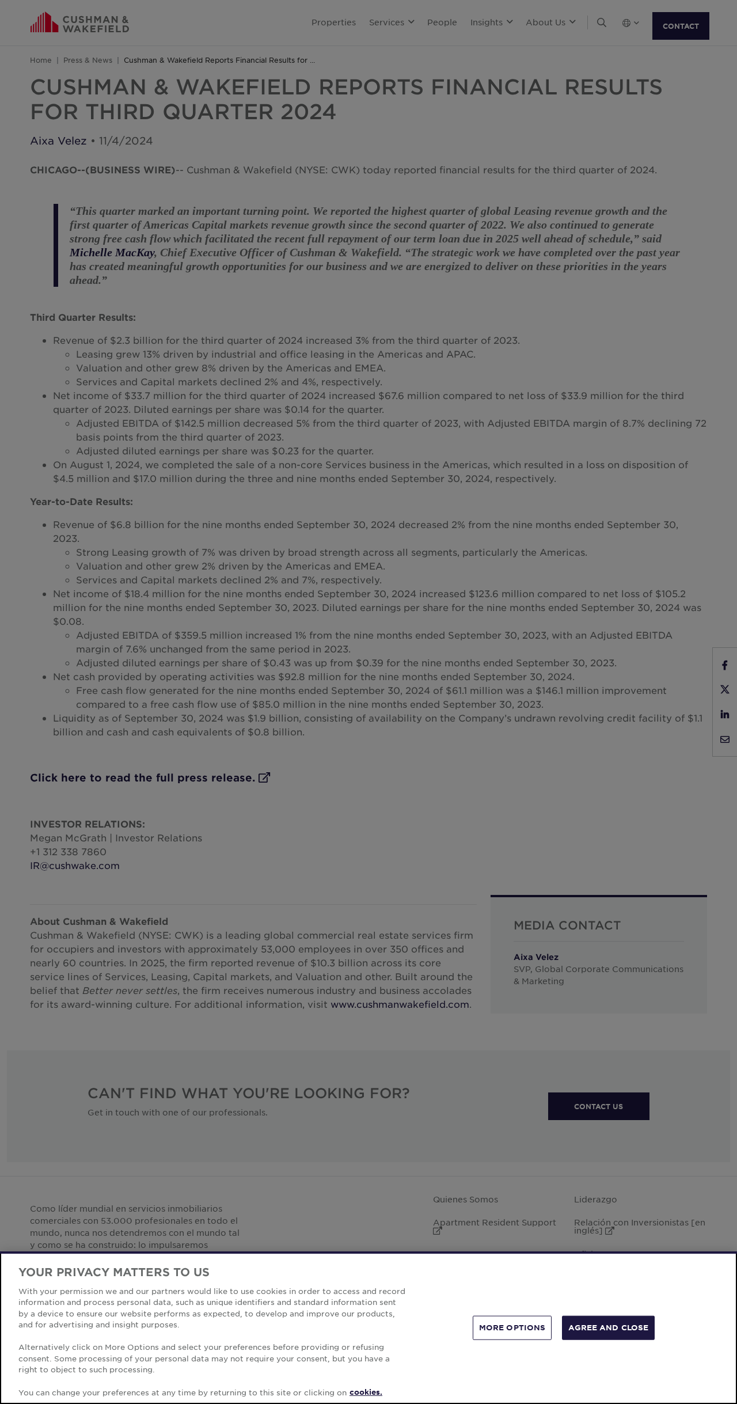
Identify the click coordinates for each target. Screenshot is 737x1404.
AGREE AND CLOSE (608, 1327)
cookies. (365, 1392)
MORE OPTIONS (512, 1327)
